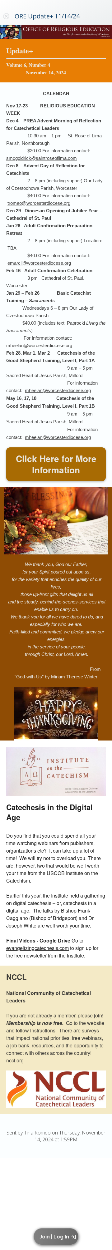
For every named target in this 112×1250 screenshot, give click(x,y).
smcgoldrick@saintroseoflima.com (41, 158)
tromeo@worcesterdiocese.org (38, 203)
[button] (57, 1236)
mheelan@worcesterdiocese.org (58, 390)
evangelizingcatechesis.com (37, 948)
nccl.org (15, 1060)
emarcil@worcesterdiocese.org (39, 263)
